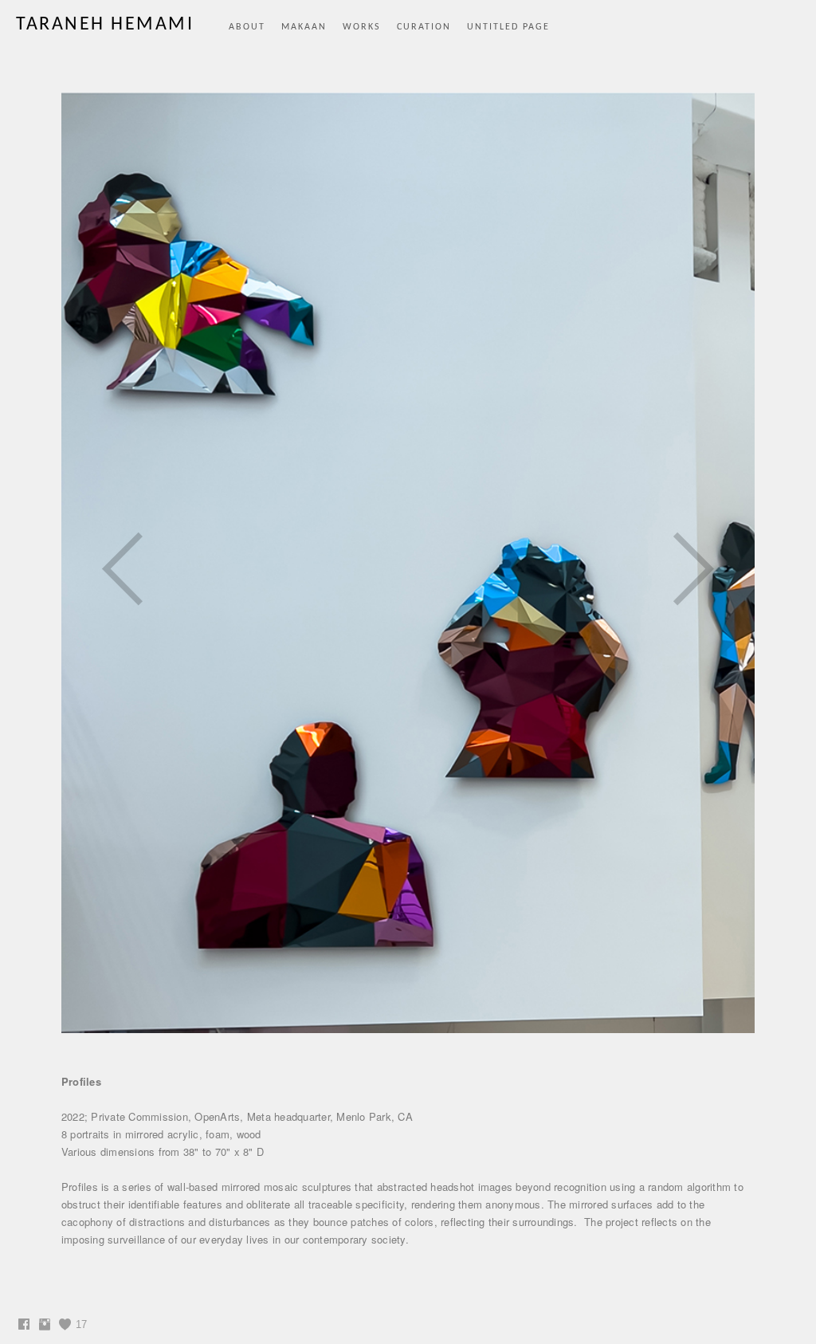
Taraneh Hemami (105, 24)
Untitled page (508, 27)
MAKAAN (304, 27)
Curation (424, 27)
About (247, 27)
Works (362, 27)
